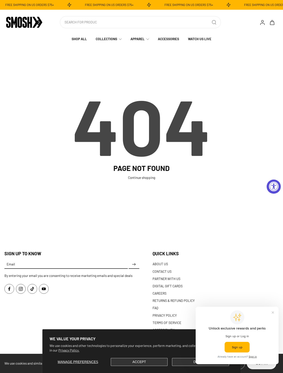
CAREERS (159, 293)
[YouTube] (44, 289)
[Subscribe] (134, 264)
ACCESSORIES (168, 39)
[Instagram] (21, 289)
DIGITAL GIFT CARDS (168, 286)
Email (11, 264)
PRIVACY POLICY (165, 315)
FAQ (155, 308)
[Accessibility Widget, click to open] (274, 187)
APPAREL (137, 39)
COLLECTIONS (106, 39)
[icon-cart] (272, 22)
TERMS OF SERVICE (167, 323)
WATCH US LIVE (199, 39)
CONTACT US (162, 271)
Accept (139, 362)
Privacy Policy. (68, 350)
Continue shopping (141, 178)
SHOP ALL (79, 39)
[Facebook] (9, 289)
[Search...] (214, 22)
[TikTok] (32, 289)
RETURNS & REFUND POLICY (174, 301)
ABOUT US (160, 264)
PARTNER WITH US (166, 279)
